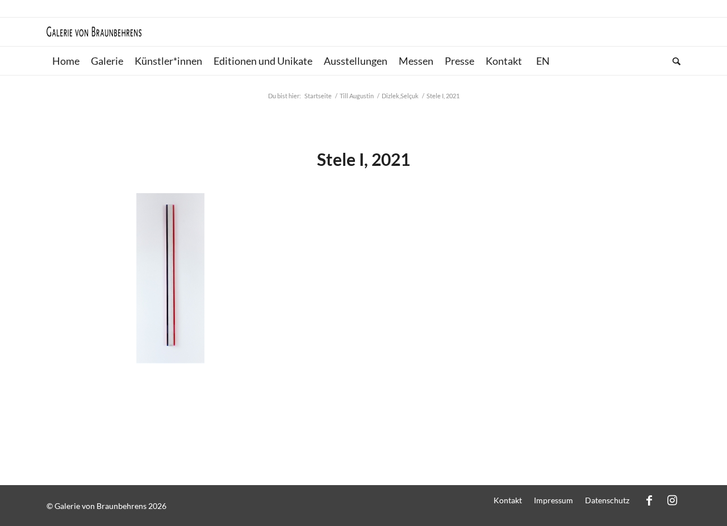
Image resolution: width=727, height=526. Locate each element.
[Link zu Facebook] (649, 499)
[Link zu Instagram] (671, 499)
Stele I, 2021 (363, 159)
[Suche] (673, 61)
